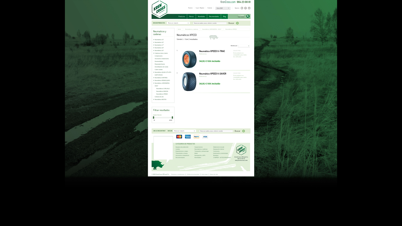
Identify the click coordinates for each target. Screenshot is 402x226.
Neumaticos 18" (159, 48)
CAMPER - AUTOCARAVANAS (222, 157)
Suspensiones (199, 147)
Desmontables (159, 61)
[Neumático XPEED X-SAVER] (189, 81)
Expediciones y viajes (182, 151)
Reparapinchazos (160, 64)
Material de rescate (218, 147)
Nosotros (190, 7)
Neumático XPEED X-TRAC (212, 51)
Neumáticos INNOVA (162, 91)
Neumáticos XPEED (162, 94)
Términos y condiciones (178, 174)
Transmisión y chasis (182, 153)
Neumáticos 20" (159, 50)
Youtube (249, 8)
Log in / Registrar (200, 7)
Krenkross (159, 9)
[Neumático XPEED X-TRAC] (189, 59)
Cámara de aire (159, 97)
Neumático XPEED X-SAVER (212, 73)
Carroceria (216, 151)
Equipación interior (218, 149)
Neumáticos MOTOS (160, 99)
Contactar (209, 7)
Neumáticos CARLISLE (163, 88)
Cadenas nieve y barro (161, 53)
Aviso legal (204, 174)
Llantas (178, 149)
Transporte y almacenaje (202, 151)
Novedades (201, 16)
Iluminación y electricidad (220, 153)
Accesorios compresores (162, 58)
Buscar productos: (159, 23)
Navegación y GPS (200, 155)
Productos (180, 16)
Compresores (158, 56)
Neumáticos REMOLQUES (162, 80)
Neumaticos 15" (159, 39)
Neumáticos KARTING (161, 77)
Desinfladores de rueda (161, 67)
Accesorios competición (182, 155)
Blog (224, 16)
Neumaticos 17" (159, 45)
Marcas (190, 16)
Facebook (245, 8)
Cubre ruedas (159, 69)
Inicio (179, 29)
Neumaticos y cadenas (191, 29)
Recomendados (214, 16)
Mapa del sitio (214, 174)
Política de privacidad (193, 174)
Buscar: (170, 131)
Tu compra (241, 15)
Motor (196, 153)
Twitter (242, 8)
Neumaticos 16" (159, 42)
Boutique (215, 155)
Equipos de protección (182, 147)
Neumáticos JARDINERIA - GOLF (211, 29)
